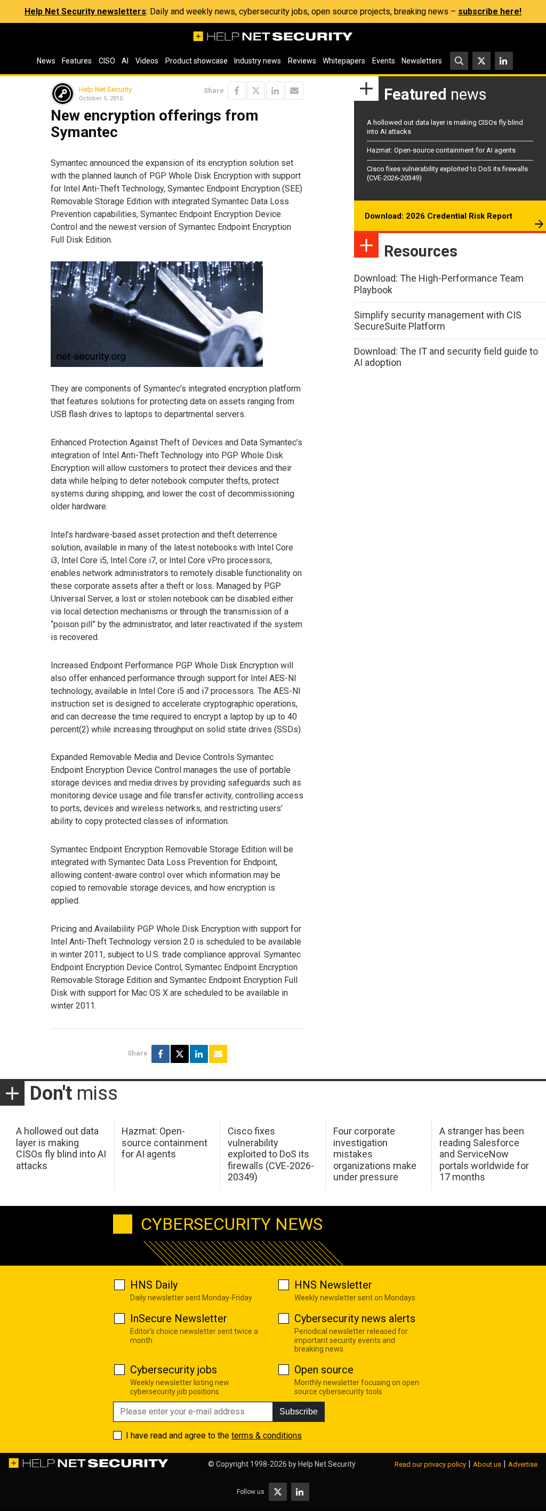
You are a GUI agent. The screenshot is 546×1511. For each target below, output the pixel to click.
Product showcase (196, 61)
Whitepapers (344, 61)
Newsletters (422, 61)
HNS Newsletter (333, 1284)
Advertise (522, 1464)
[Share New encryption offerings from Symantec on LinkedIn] (275, 91)
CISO (107, 61)
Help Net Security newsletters (85, 11)
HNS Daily (154, 1284)
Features (77, 61)
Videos (146, 61)
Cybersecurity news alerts (354, 1318)
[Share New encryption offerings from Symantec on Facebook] (237, 91)
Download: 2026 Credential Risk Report (438, 216)
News (46, 61)
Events (383, 61)
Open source (324, 1369)
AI (125, 61)
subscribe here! (489, 11)
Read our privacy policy (430, 1464)
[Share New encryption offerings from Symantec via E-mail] (294, 91)
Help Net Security (105, 89)
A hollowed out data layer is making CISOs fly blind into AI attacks (61, 1148)
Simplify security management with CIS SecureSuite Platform (437, 320)
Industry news (257, 61)
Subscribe (298, 1411)
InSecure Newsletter (178, 1318)
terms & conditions (266, 1435)
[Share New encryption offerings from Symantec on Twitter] (256, 91)
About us (487, 1464)
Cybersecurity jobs (173, 1369)
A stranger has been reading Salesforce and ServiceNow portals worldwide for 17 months (484, 1153)
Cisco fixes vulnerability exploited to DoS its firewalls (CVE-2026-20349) (271, 1153)
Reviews (302, 61)
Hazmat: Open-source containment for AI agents (441, 150)
